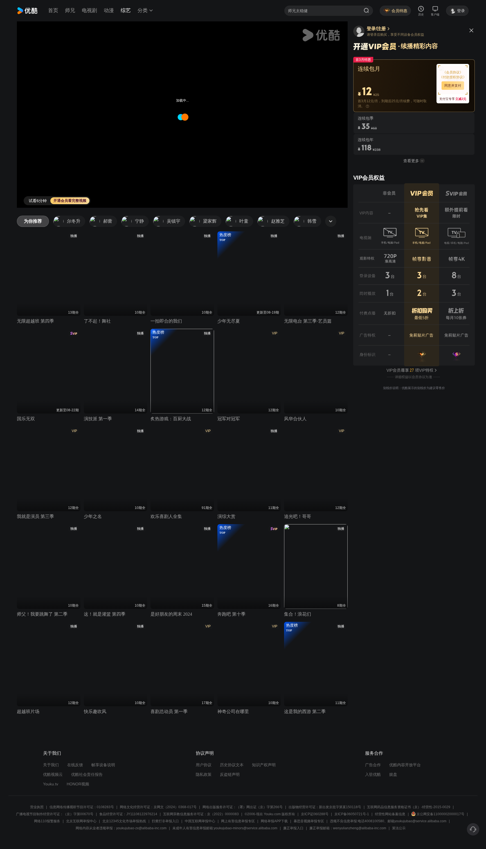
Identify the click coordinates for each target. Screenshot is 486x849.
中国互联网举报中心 (200, 821)
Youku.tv (50, 784)
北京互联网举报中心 (81, 821)
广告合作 (373, 765)
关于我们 (51, 765)
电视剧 (89, 10)
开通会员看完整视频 (69, 200)
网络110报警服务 (47, 821)
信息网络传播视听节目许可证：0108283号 (82, 807)
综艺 (126, 10)
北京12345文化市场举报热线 (124, 821)
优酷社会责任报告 (87, 774)
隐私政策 (204, 774)
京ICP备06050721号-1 (351, 814)
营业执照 (37, 807)
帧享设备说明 (103, 765)
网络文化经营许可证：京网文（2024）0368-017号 (158, 807)
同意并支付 (452, 86)
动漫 (109, 10)
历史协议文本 (232, 765)
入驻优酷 (373, 774)
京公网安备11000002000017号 (440, 814)
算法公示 (399, 828)
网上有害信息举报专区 (238, 821)
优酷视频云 (53, 774)
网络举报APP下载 (274, 821)
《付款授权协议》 (452, 77)
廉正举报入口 (293, 828)
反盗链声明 (230, 774)
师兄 (70, 10)
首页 (53, 10)
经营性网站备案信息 (390, 814)
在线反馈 (75, 765)
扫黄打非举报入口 (165, 821)
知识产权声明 (264, 765)
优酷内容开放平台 (405, 765)
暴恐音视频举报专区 (309, 821)
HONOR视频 (78, 784)
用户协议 (204, 765)
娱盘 (393, 774)
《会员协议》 (453, 72)
